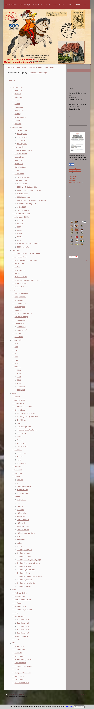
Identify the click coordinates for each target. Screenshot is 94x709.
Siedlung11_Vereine (24, 580)
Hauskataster (19, 264)
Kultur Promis (22, 453)
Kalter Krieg (21, 433)
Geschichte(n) (17, 127)
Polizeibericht (72, 176)
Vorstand (18, 94)
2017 (19, 377)
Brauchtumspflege (21, 317)
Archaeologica (20, 400)
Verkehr (17, 476)
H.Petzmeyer (19, 160)
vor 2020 (18, 367)
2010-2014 (21, 387)
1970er (19, 237)
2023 (16, 353)
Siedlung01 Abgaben (24, 550)
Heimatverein (17, 87)
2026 (16, 343)
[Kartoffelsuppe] (72, 230)
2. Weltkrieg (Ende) (24, 427)
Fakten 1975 (19, 403)
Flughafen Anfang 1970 (23, 150)
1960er (19, 240)
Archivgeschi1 (22, 134)
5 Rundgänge (19, 679)
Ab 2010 (20, 224)
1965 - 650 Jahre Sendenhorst (28, 243)
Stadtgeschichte (20, 297)
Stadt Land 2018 (23, 633)
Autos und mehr (23, 493)
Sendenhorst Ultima (22, 683)
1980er (19, 234)
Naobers (18, 466)
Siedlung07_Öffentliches (26, 570)
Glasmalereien (20, 596)
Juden (19, 543)
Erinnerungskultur (21, 320)
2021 (16, 360)
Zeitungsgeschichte (22, 217)
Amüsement (21, 463)
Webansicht (84, 694)
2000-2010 (21, 390)
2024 (16, 350)
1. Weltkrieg (21, 420)
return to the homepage (38, 73)
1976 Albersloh (22, 194)
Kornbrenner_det (23, 177)
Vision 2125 (21, 207)
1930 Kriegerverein (24, 197)
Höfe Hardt (21, 523)
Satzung (18, 114)
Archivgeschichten (21, 130)
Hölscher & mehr (21, 277)
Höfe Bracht (21, 513)
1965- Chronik (22, 184)
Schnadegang (20, 307)
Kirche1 (20, 546)
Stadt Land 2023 (23, 623)
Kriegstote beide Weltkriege (27, 430)
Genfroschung (20, 270)
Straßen (20, 480)
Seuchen (20, 440)
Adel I (19, 503)
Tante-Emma (19, 676)
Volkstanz (18, 333)
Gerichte (20, 506)
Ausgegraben (19, 646)
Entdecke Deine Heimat (23, 313)
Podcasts (18, 120)
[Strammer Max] (77, 233)
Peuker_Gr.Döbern (21, 287)
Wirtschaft (18, 470)
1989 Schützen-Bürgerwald (27, 204)
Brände (19, 437)
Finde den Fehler (21, 593)
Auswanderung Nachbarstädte (26, 260)
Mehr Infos (69, 706)
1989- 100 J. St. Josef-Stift (27, 187)
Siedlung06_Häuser (24, 566)
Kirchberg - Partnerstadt (23, 407)
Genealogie (16, 250)
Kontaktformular (74, 109)
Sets (16, 613)
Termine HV (19, 90)
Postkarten (18, 603)
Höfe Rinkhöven (23, 530)
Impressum (19, 107)
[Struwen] (71, 237)
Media (14, 590)
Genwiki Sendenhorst (75, 171)
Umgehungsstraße (24, 486)
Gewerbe (20, 510)
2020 (16, 363)
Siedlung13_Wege (24, 586)
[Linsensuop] (81, 237)
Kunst (19, 460)
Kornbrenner (19, 174)
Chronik (17, 397)
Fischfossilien (19, 147)
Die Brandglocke (23, 210)
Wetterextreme (22, 447)
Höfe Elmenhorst (23, 520)
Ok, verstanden (79, 706)
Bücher (17, 267)
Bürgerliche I (21, 500)
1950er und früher (23, 247)
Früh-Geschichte (21, 154)
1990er (19, 230)
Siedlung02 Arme (23, 553)
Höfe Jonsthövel (23, 526)
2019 (19, 370)
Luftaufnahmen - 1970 (23, 600)
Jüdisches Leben (21, 167)
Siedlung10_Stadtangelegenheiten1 (30, 576)
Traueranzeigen (73, 178)
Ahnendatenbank (21, 257)
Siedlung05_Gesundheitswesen (28, 563)
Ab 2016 (20, 220)
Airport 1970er (22, 490)
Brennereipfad (20, 656)
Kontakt (17, 100)
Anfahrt (17, 104)
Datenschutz (19, 110)
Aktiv (14, 290)
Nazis (19, 423)
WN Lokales (72, 180)
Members (18, 124)
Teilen (72, 164)
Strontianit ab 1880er (22, 214)
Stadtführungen (20, 303)
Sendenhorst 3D (20, 606)
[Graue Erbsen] (82, 233)
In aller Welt (19, 164)
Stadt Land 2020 (23, 626)
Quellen (17, 496)
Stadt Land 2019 (23, 629)
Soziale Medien (20, 117)
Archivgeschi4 (22, 144)
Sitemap (22, 694)
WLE (19, 483)
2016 (19, 380)
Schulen (20, 456)
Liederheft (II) (22, 330)
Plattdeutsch (19, 323)
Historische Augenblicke (23, 659)
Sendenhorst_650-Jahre (23, 610)
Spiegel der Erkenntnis (23, 673)
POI (13, 643)
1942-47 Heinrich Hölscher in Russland (31, 200)
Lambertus (18, 310)
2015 (19, 383)
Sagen (17, 669)
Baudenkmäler (20, 650)
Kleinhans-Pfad (20, 663)
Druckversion (12, 694)
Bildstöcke (18, 653)
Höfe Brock (21, 516)
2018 (19, 373)
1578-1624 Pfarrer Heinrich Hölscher (28, 280)
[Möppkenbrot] (76, 230)
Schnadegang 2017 (22, 636)
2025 (16, 347)
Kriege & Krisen (20, 410)
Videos (17, 640)
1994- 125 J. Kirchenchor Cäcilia (29, 190)
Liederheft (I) (21, 327)
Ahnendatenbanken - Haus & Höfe (27, 253)
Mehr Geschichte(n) (22, 180)
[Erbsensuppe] (72, 233)
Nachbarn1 (21, 540)
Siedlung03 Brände (24, 556)
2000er (19, 227)
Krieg (19, 536)
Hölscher (18, 273)
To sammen (19, 337)
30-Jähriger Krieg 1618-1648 (27, 417)
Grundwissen (19, 157)
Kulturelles (18, 450)
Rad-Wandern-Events (22, 293)
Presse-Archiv (17, 340)
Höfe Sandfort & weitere (26, 533)
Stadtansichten (20, 616)
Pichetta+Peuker (21, 283)
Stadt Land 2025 (23, 620)
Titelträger (18, 473)
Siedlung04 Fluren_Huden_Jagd (29, 560)
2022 (16, 357)
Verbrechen (21, 443)
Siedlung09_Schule (24, 573)
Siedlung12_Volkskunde (26, 583)
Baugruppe (19, 300)
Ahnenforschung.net (75, 169)
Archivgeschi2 (22, 137)
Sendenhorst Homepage (76, 182)
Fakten (14, 393)
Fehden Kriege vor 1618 (26, 413)
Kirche (17, 170)
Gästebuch (18, 97)
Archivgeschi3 (22, 140)
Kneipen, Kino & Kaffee (23, 666)
